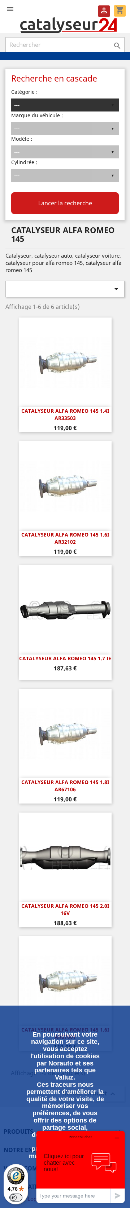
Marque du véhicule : (37, 115)
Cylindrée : (24, 162)
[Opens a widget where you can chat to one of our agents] (80, 1166)
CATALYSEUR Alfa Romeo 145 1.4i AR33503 (65, 414)
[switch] (15, 1198)
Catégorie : (24, 91)
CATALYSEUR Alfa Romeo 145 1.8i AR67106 (65, 786)
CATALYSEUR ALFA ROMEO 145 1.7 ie (65, 658)
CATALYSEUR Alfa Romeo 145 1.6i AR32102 (65, 538)
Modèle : (21, 138)
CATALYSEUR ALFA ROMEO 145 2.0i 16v (65, 909)
